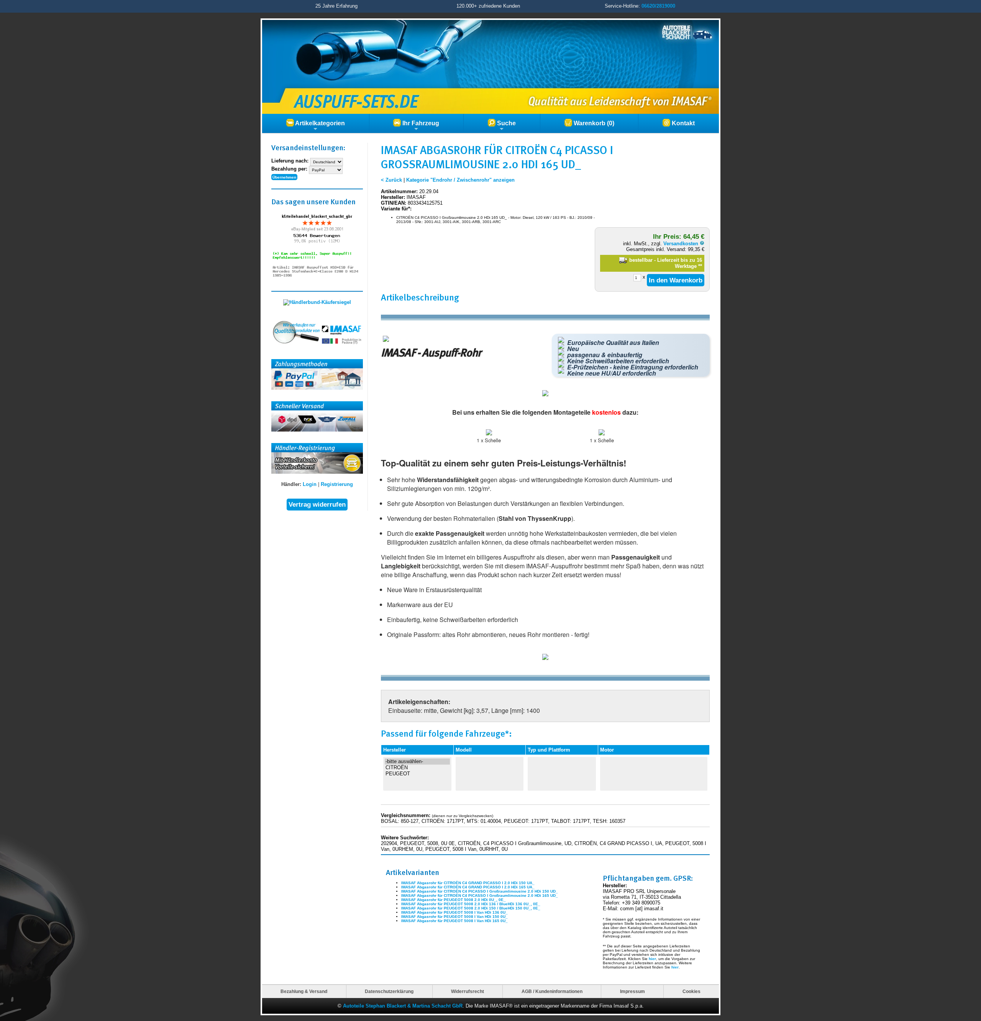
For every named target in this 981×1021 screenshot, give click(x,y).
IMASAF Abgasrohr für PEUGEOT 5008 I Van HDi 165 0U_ (454, 921)
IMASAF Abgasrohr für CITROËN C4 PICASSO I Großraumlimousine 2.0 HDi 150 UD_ (479, 891)
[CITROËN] (417, 768)
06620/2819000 (658, 6)
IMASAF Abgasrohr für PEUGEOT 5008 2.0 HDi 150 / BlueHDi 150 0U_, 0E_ (470, 908)
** (700, 266)
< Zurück (391, 180)
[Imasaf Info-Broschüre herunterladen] (545, 658)
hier (652, 959)
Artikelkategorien (319, 123)
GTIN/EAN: (393, 203)
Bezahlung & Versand (304, 991)
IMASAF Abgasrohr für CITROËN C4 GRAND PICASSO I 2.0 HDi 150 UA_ (468, 883)
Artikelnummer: (399, 191)
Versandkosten (681, 243)
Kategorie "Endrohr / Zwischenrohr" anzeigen (460, 180)
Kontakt (682, 123)
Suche (505, 123)
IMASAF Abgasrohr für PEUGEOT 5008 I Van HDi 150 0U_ (454, 916)
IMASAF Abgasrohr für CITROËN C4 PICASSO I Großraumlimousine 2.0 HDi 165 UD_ (479, 895)
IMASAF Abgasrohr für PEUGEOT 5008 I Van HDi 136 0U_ (454, 912)
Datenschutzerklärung (389, 991)
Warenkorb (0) (593, 123)
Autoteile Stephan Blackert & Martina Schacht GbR (403, 1006)
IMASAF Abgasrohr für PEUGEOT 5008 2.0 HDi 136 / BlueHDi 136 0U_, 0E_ (470, 904)
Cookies (691, 991)
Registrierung (337, 484)
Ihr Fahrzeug (420, 123)
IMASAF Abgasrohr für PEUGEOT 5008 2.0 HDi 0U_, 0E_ (453, 900)
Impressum (632, 991)
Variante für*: (396, 209)
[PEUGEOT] (417, 774)
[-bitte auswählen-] (417, 761)
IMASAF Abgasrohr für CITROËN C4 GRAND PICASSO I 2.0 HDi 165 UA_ (468, 887)
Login (310, 484)
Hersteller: (393, 197)
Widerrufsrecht (467, 991)
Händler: (291, 484)
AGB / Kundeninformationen (552, 991)
